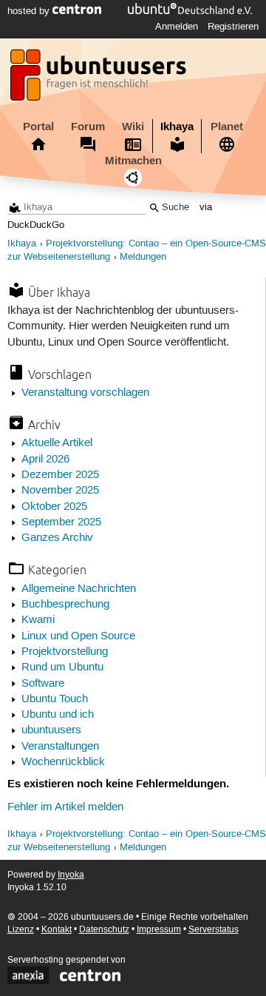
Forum (88, 126)
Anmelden (176, 27)
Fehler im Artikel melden (65, 807)
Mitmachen (133, 160)
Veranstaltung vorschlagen (85, 393)
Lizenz (20, 929)
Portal (38, 126)
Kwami (38, 620)
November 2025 (60, 490)
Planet (227, 126)
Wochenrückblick (63, 762)
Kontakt (56, 929)
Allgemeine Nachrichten (78, 589)
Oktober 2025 (54, 507)
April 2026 (45, 459)
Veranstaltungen (60, 746)
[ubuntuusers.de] (99, 79)
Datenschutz (104, 929)
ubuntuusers (51, 730)
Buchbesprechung (65, 604)
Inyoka (71, 875)
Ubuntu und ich (57, 714)
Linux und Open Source (78, 636)
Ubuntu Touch (54, 699)
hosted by (29, 11)
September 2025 (61, 522)
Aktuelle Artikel (56, 443)
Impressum (159, 929)
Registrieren (233, 27)
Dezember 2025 (60, 475)
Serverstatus (213, 929)
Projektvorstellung (64, 652)
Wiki (133, 126)
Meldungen (143, 257)
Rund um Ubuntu (62, 667)
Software (42, 683)
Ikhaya (177, 126)
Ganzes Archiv (57, 538)
